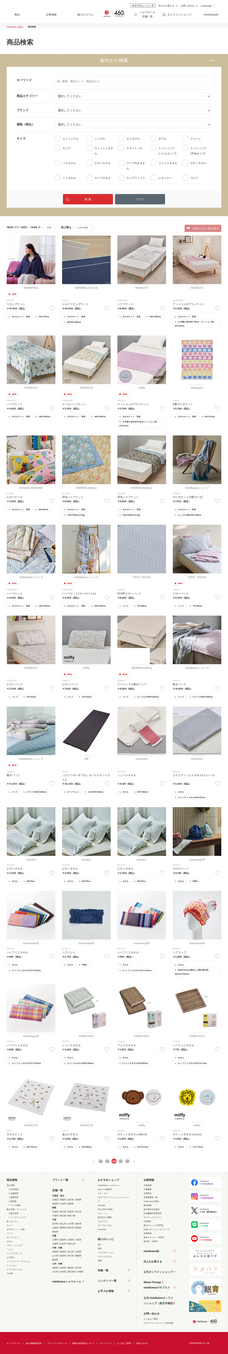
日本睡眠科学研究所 (153, 1213)
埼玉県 (78, 1211)
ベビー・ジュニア (15, 1245)
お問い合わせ (188, 5)
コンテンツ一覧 (107, 1280)
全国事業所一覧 (151, 1197)
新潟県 (55, 1223)
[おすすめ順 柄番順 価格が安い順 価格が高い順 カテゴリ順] (85, 227)
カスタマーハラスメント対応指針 (159, 1323)
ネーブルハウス (105, 1225)
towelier (101, 1205)
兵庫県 (55, 1243)
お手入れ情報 (106, 1291)
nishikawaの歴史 (151, 1201)
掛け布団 (11, 1185)
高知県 (55, 1259)
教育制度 (148, 1205)
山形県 (63, 1203)
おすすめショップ (108, 1179)
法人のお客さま (166, 5)
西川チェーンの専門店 (154, 1225)
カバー (10, 1225)
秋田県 (55, 1203)
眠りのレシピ (106, 1239)
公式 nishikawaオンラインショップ (160, 1300)
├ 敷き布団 (13, 1213)
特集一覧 (103, 1270)
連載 (100, 1260)
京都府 (71, 1239)
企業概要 (148, 1189)
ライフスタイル (105, 1256)
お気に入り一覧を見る (204, 228)
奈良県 (63, 1243)
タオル (10, 1241)
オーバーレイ (13, 1237)
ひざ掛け (11, 1257)
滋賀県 (63, 1239)
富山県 (63, 1223)
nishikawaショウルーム (66, 1281)
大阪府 (78, 1239)
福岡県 (55, 1267)
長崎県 (71, 1267)
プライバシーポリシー (57, 1343)
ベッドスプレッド (15, 1253)
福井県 (78, 1223)
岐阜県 (71, 1227)
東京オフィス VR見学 (154, 1237)
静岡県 (78, 1227)
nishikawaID (210, 14)
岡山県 (71, 1251)
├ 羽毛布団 (13, 1189)
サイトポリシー (14, 1343)
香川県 (71, 1255)
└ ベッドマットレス (17, 1217)
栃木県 (63, 1211)
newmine (102, 1229)
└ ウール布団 (14, 1205)
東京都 (63, 1215)
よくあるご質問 (151, 1319)
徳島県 (63, 1255)
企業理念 (148, 1193)
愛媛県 (78, 1255)
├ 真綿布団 (13, 1197)
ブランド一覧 (60, 1179)
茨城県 (55, 1211)
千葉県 (55, 1215)
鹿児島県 (72, 1271)
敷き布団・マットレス (17, 1209)
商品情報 (12, 1179)
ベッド (10, 1249)
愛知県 (55, 1231)
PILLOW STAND (105, 1209)
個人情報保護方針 (34, 1343)
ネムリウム (103, 1221)
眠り (100, 1244)
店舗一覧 (57, 1190)
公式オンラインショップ (158, 1271)
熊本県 (78, 1267)
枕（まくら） (13, 1221)
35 (107, 1161)
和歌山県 (72, 1243)
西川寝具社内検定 (152, 1209)
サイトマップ (105, 1343)
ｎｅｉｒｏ (103, 1213)
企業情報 (149, 1179)
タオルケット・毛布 (16, 1229)
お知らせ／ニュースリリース (157, 1229)
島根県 (63, 1251)
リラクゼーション (15, 1269)
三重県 (55, 1239)
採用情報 (148, 1233)
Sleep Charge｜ (157, 1284)
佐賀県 (63, 1267)
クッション (12, 1265)
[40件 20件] (50, 227)
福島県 (71, 1203)
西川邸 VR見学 (151, 1241)
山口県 (55, 1255)
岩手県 (71, 1199)
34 (100, 1161)
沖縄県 (80, 1271)
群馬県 (71, 1211)
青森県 (63, 1199)
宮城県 (78, 1199)
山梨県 (55, 1227)
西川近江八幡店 (105, 1217)
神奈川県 (72, 1215)
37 (120, 1161)
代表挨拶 (148, 1185)
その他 (10, 1273)
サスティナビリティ (153, 1217)
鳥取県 (55, 1251)
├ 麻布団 (12, 1201)
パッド (10, 1233)
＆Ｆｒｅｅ (103, 1193)
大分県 (55, 1271)
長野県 (63, 1227)
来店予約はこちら (141, 5)
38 (127, 1161)
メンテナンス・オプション (19, 1261)
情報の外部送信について (83, 1343)
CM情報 (147, 1221)
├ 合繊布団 (13, 1193)
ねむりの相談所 (105, 1189)
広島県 (78, 1251)
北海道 (55, 1199)
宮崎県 (63, 1271)
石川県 (71, 1223)
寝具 (100, 1248)
